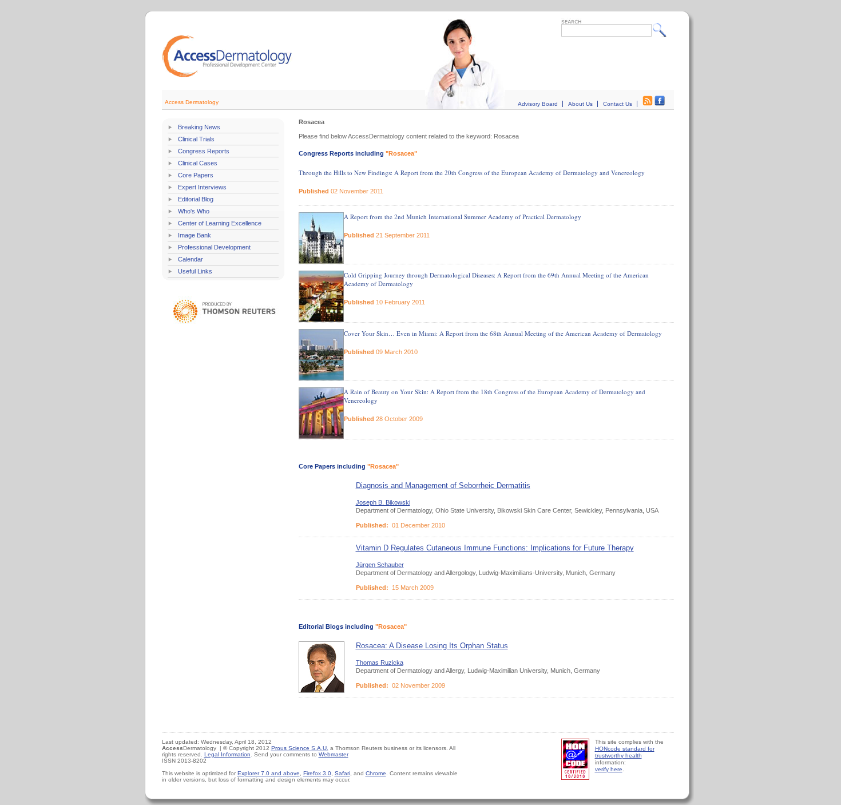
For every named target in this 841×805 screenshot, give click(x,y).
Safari (342, 773)
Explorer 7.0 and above (268, 773)
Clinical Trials (196, 139)
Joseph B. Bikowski (383, 502)
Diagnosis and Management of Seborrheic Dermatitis (443, 485)
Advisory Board (538, 104)
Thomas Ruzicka (379, 662)
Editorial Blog (195, 199)
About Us (580, 104)
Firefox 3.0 (317, 773)
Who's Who (193, 211)
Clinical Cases (197, 163)
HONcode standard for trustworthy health (624, 752)
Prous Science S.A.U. (299, 748)
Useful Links (195, 271)
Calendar (190, 259)
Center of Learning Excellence (219, 223)
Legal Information (227, 754)
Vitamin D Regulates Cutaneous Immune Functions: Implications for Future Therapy (495, 548)
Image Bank (194, 235)
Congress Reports (203, 151)
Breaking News (199, 127)
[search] (662, 29)
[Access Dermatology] (227, 76)
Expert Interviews (202, 187)
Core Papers (195, 175)
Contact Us (617, 104)
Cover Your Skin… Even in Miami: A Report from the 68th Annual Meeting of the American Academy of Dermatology (503, 333)
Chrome (376, 773)
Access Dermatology (192, 102)
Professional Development (214, 247)
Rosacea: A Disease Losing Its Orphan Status (432, 645)
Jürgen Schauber (380, 564)
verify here (608, 769)
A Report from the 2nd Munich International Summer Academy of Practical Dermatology (462, 216)
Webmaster (333, 754)
